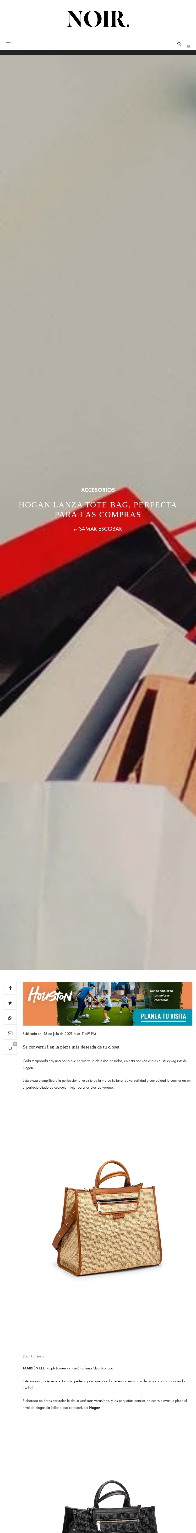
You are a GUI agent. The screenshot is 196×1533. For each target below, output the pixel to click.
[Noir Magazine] (98, 19)
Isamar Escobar (99, 528)
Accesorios (98, 490)
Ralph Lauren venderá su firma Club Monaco (80, 1368)
